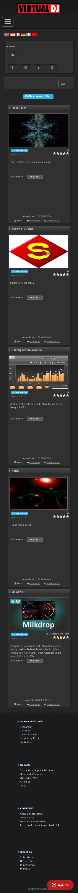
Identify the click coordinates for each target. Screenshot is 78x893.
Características (28, 734)
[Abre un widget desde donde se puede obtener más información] (60, 885)
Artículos (25, 781)
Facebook (27, 857)
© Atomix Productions (39, 889)
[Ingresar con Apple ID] (38, 67)
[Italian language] (28, 34)
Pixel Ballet (18, 108)
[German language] (23, 34)
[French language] (17, 34)
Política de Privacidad (32, 821)
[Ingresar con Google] (52, 67)
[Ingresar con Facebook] (12, 67)
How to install (53, 220)
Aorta (15, 470)
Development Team (59, 634)
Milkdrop (17, 592)
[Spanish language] (12, 34)
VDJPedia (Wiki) (29, 777)
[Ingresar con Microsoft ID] (25, 67)
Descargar (26, 726)
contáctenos (27, 817)
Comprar (25, 730)
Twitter (26, 868)
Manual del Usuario (31, 774)
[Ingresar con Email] (13, 55)
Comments (34, 220)
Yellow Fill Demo (22, 228)
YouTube (27, 861)
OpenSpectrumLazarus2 (26, 350)
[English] (6, 34)
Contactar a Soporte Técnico (36, 770)
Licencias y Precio (30, 738)
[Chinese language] (34, 34)
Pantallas (25, 742)
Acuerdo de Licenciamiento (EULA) (40, 825)
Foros (23, 785)
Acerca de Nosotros (31, 813)
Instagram (28, 864)
